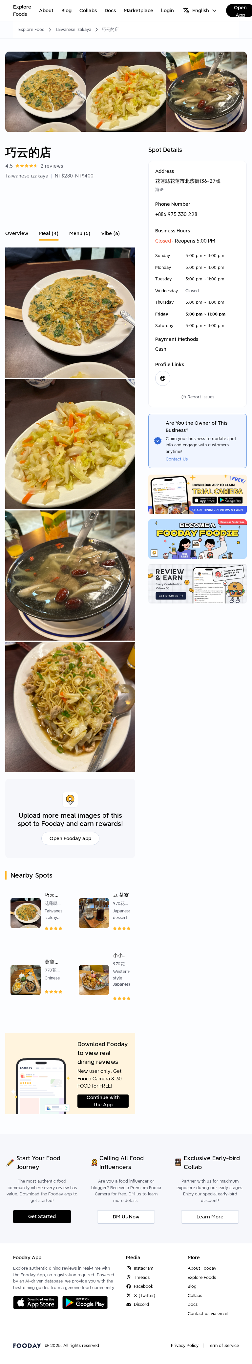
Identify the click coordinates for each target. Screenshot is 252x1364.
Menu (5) (80, 233)
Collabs (88, 10)
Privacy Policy (185, 1345)
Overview (16, 233)
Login (167, 10)
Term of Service (223, 1345)
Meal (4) (49, 233)
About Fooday (202, 1268)
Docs (110, 10)
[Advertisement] (70, 202)
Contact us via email (208, 1313)
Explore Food (31, 29)
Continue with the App (103, 1101)
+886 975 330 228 (176, 214)
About (46, 10)
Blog (66, 10)
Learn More (210, 1217)
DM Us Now (126, 1217)
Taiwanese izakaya (73, 29)
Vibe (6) (110, 233)
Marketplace (138, 10)
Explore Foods (22, 10)
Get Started (42, 1216)
